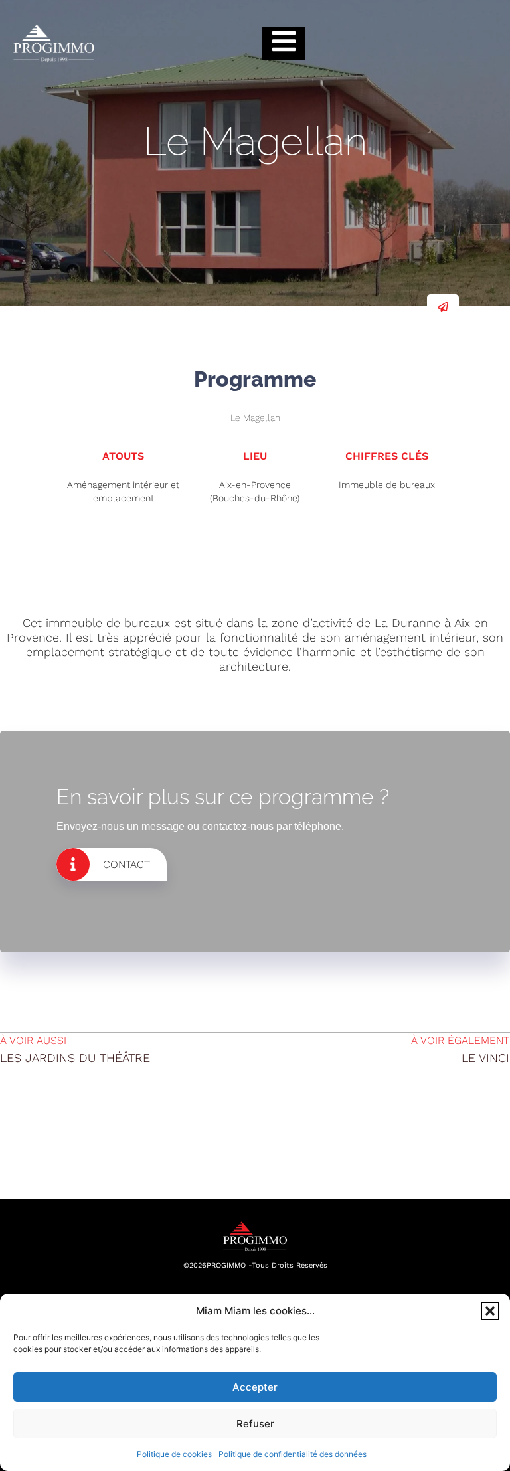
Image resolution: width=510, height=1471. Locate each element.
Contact (126, 864)
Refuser (255, 1423)
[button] (490, 1311)
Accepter (255, 1387)
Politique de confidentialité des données (292, 1454)
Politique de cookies (174, 1454)
